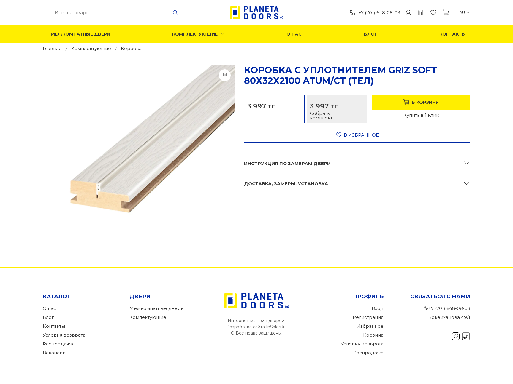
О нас (294, 34)
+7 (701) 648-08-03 (379, 12)
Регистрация (368, 317)
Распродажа (58, 344)
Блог (370, 34)
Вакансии (54, 353)
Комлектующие (147, 317)
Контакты (452, 34)
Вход (378, 308)
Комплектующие (195, 34)
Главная (52, 48)
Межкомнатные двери (80, 34)
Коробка (131, 48)
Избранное (370, 326)
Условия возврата (64, 335)
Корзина (373, 335)
